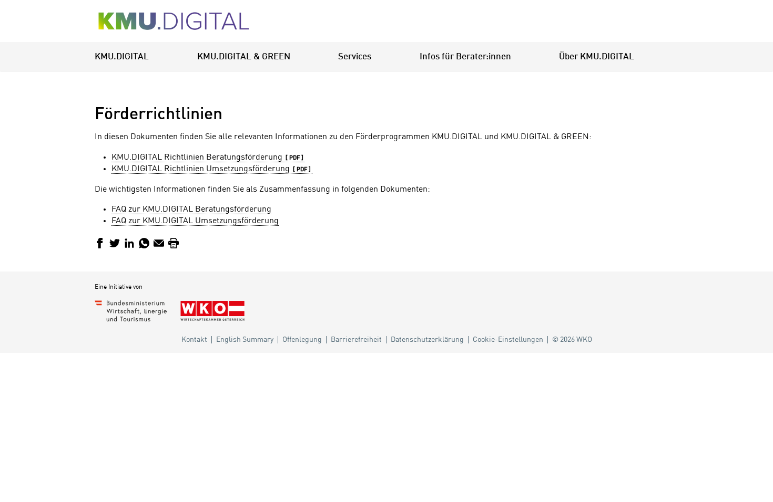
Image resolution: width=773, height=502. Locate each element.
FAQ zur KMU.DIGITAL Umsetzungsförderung (195, 221)
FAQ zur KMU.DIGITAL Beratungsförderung (191, 209)
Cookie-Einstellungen (508, 339)
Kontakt (194, 339)
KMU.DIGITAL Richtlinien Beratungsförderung (196, 157)
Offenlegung (302, 339)
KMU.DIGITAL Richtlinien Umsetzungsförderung (200, 169)
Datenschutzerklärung (427, 339)
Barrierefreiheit (356, 339)
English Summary (244, 339)
